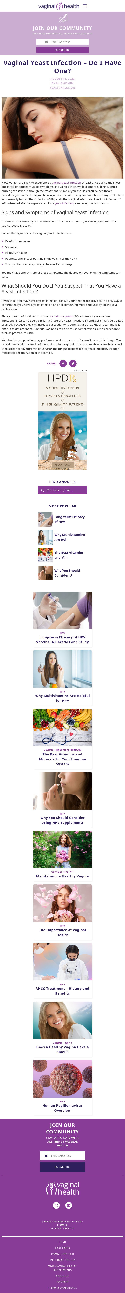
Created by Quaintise (62, 1228)
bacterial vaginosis (61, 316)
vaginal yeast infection (66, 182)
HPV (62, 633)
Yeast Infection (62, 88)
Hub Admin (64, 83)
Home (63, 1241)
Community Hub (62, 1253)
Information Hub (62, 1259)
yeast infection (64, 203)
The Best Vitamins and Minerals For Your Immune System (62, 759)
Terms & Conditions (62, 1287)
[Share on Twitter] (73, 363)
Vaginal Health (62, 872)
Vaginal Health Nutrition (62, 750)
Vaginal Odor (62, 1042)
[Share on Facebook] (63, 363)
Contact (63, 1281)
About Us (62, 1275)
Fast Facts (62, 1247)
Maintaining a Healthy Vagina (62, 876)
